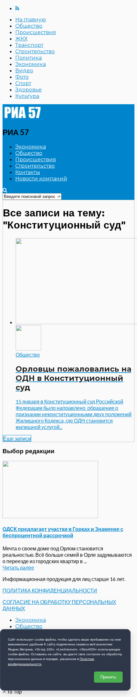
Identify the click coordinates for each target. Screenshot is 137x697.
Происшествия (35, 32)
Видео (24, 71)
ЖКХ (21, 39)
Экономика (30, 64)
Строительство (35, 51)
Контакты (27, 172)
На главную (30, 20)
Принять (108, 677)
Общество (28, 26)
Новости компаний (41, 179)
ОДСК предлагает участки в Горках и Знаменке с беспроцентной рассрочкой (63, 532)
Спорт (23, 83)
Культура (27, 96)
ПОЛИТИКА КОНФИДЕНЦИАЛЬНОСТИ (50, 590)
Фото (22, 77)
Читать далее (18, 567)
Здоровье (28, 90)
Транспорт (29, 45)
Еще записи (17, 438)
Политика (28, 58)
